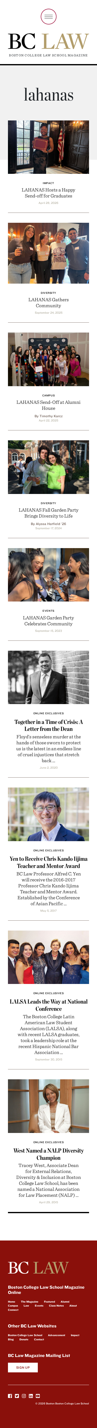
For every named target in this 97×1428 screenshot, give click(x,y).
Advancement (56, 1335)
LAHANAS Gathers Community (48, 302)
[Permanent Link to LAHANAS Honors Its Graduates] (48, 146)
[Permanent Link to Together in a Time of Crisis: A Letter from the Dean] (48, 676)
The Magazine (29, 1301)
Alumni (65, 1301)
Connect (13, 1310)
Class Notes (56, 1305)
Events (48, 610)
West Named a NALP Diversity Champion (48, 1154)
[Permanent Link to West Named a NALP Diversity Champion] (48, 1105)
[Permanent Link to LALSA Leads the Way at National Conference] (48, 956)
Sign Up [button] (23, 1367)
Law (26, 1305)
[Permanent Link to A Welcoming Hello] (48, 574)
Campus (48, 395)
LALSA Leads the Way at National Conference (49, 1005)
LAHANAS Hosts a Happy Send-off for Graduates (48, 192)
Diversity (48, 293)
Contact (39, 1339)
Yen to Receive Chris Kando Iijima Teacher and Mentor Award (49, 862)
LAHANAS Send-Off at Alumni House (48, 405)
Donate (23, 1339)
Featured (49, 1301)
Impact (48, 183)
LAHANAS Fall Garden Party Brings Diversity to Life (49, 513)
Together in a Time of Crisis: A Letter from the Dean (48, 725)
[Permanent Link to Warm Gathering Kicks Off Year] (48, 252)
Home (11, 1301)
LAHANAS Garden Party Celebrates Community (48, 620)
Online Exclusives (48, 713)
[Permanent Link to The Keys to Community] (48, 466)
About (73, 1305)
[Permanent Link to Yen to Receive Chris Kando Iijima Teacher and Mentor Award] (48, 813)
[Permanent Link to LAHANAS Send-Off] (48, 358)
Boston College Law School (25, 1335)
